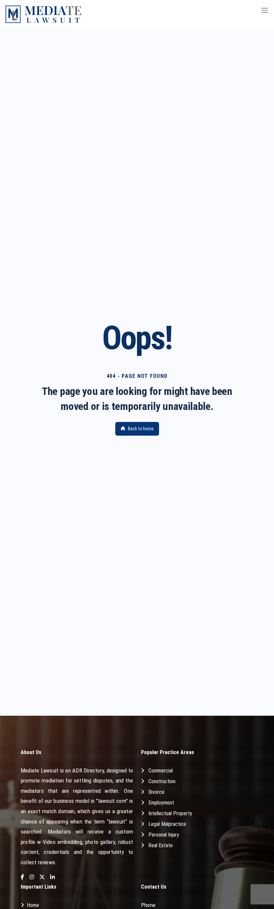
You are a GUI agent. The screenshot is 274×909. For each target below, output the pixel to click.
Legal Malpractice (167, 824)
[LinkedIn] (52, 877)
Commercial (160, 770)
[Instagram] (31, 877)
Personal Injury (163, 835)
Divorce (156, 792)
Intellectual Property (170, 813)
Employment (161, 803)
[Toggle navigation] (265, 14)
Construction (161, 781)
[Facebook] (22, 877)
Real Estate (160, 845)
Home (33, 905)
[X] (42, 877)
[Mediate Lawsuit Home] (43, 14)
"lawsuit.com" (112, 801)
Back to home (141, 428)
